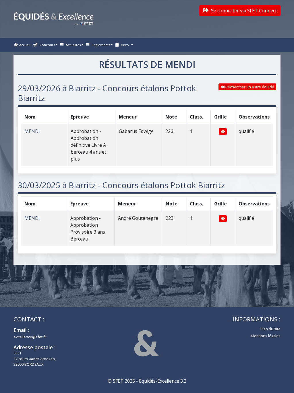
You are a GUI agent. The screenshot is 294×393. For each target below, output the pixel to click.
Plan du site (270, 328)
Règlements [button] (100, 45)
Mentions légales (266, 335)
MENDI (32, 131)
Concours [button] (47, 45)
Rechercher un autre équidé (249, 86)
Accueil (24, 45)
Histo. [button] (125, 45)
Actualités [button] (73, 45)
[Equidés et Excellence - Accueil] (53, 19)
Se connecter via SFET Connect (243, 10)
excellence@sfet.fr (29, 336)
